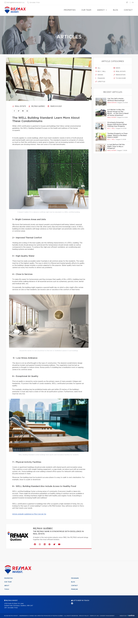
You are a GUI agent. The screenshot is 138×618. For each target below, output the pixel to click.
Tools (6, 589)
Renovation (120, 75)
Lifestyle (101, 81)
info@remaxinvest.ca (15, 2)
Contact (128, 10)
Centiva (130, 615)
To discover (120, 78)
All (98, 68)
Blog (115, 10)
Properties (69, 10)
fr (133, 2)
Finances (101, 78)
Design (100, 75)
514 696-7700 (35, 2)
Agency (101, 10)
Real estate (20, 106)
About (6, 585)
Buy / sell (101, 71)
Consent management (107, 615)
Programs (75, 578)
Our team (86, 10)
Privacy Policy (84, 615)
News (117, 68)
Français (74, 589)
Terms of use (94, 615)
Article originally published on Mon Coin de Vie (29, 514)
